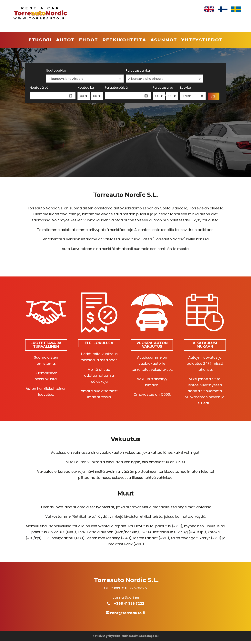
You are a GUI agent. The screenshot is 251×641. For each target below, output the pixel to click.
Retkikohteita (124, 41)
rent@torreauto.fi (127, 612)
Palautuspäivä (116, 87)
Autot (65, 41)
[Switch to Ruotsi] (236, 9)
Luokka (185, 87)
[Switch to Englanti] (209, 9)
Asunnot (163, 41)
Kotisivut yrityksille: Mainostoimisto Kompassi (125, 636)
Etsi (213, 96)
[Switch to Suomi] (222, 9)
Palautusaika (163, 87)
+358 (120, 603)
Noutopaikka (56, 70)
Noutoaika (85, 87)
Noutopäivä (39, 87)
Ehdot (88, 41)
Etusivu (40, 41)
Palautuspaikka (138, 70)
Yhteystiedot (202, 41)
